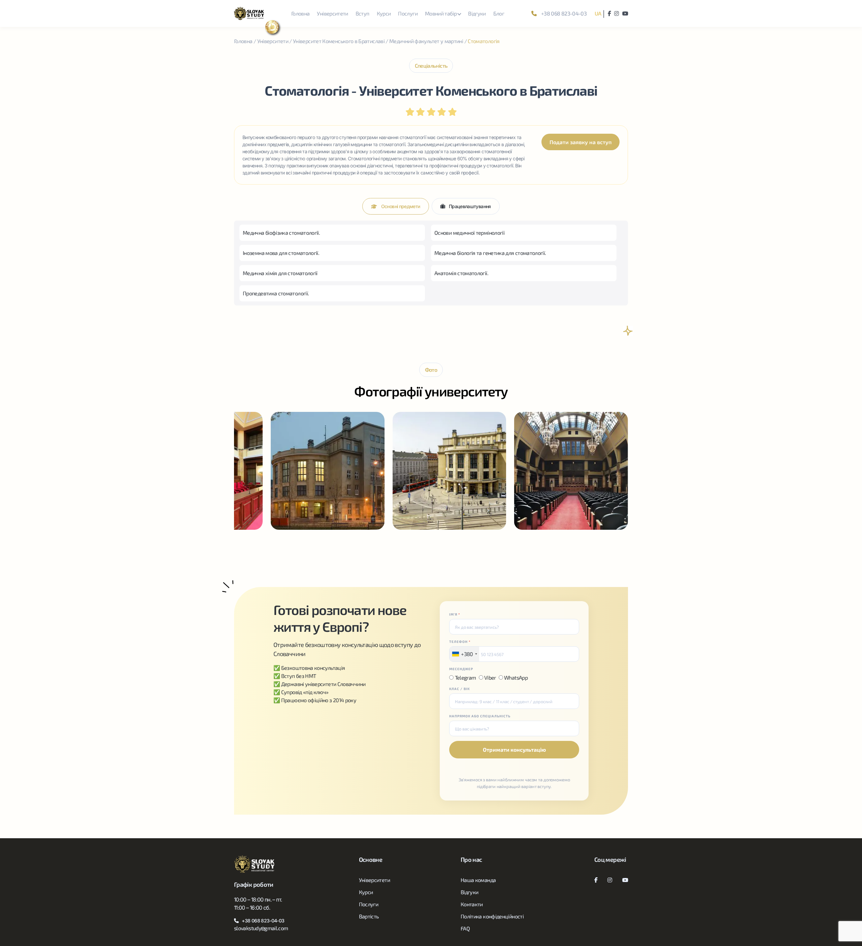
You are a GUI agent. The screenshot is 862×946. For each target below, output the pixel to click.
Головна (300, 13)
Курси (384, 13)
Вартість (369, 916)
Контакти (472, 904)
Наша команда (478, 880)
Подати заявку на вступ (580, 142)
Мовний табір (441, 13)
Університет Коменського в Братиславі (339, 41)
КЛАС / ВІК (459, 689)
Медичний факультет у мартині (426, 41)
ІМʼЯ (454, 614)
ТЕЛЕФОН (460, 642)
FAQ (465, 928)
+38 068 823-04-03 (563, 13)
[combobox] (464, 654)
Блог (498, 13)
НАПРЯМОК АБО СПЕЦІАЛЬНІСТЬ (479, 716)
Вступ (362, 13)
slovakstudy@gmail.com (261, 928)
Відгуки (477, 13)
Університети (332, 13)
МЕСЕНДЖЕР (461, 669)
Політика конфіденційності (492, 916)
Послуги (408, 13)
